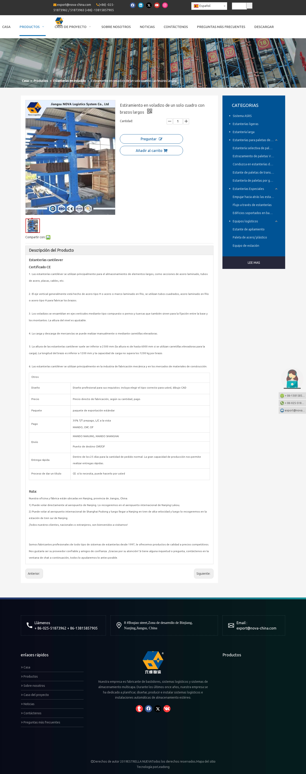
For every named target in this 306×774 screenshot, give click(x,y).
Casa (26, 667)
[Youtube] (157, 5)
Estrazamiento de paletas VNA (254, 156)
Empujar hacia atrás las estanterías (255, 197)
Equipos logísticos (245, 221)
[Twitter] (149, 5)
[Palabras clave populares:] (249, 5)
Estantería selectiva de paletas (254, 148)
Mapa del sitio (205, 761)
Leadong (163, 767)
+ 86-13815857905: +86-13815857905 (295, 395)
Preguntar (149, 139)
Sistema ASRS (242, 116)
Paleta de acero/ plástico (250, 237)
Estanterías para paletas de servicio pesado (255, 140)
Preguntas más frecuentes (41, 722)
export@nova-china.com (74, 4)
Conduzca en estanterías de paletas (255, 164)
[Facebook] (133, 5)
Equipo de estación (246, 245)
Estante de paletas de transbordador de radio (255, 172)
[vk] (166, 708)
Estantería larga (243, 132)
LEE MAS (254, 262)
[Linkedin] (141, 5)
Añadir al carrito (149, 151)
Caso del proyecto (36, 695)
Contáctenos (32, 713)
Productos (30, 676)
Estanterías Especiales (248, 189)
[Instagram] (165, 5)
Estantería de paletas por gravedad (255, 180)
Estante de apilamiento (249, 229)
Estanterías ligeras (246, 124)
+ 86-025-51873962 (295, 403)
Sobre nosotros (34, 685)
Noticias (28, 704)
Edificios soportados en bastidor (255, 213)
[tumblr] (139, 708)
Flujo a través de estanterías (252, 205)
